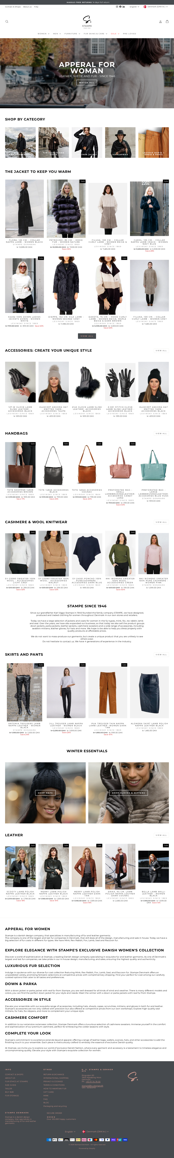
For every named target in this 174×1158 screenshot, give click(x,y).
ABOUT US (10, 1078)
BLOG (46, 1103)
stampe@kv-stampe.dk (92, 1086)
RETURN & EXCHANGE (53, 1074)
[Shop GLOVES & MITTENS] (128, 792)
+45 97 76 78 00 (93, 1082)
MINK (46, 1096)
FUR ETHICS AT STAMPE (16, 1081)
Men (56, 34)
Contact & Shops (13, 7)
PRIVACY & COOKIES (53, 1081)
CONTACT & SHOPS (14, 1074)
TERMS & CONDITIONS (54, 1085)
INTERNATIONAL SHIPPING (56, 1078)
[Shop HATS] (45, 792)
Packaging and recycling (55, 1106)
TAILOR (8, 1089)
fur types (110, 621)
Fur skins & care (94, 34)
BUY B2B (9, 1092)
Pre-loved (129, 34)
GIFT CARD (48, 1092)
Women (42, 34)
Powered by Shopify (87, 1148)
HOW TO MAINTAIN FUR (54, 1089)
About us (27, 7)
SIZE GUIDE (10, 1085)
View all (87, 336)
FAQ (36, 7)
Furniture (71, 34)
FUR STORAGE (12, 1096)
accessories (126, 626)
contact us (68, 641)
